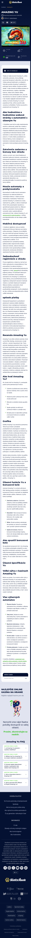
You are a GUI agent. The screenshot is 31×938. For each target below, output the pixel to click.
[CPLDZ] (10, 905)
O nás (15, 837)
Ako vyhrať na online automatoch (15, 822)
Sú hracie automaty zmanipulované (15, 813)
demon (16, 270)
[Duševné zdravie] (13, 910)
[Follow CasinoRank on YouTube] (17, 879)
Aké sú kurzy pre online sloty (15, 819)
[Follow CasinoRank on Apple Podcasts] (25, 879)
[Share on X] (3, 22)
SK (14, 884)
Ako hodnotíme (15, 846)
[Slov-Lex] (20, 900)
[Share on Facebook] (7, 22)
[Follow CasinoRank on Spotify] (21, 879)
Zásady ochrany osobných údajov (15, 840)
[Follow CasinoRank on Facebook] (5, 879)
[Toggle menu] (2, 2)
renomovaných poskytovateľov (11, 215)
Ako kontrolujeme (15, 843)
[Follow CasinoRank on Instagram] (9, 879)
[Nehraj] (24, 905)
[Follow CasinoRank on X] (13, 879)
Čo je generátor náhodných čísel (15, 825)
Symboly (15, 816)
